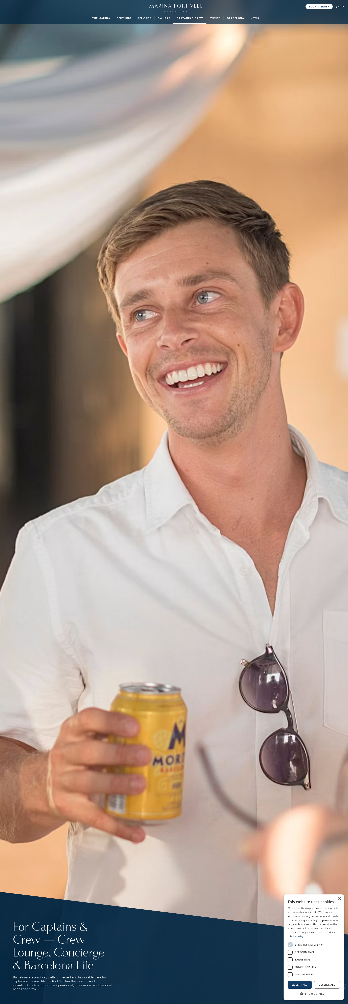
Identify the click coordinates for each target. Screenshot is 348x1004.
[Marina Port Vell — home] (175, 6)
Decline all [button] (327, 984)
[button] (101, 18)
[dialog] (314, 947)
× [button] (339, 898)
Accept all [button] (299, 984)
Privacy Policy (295, 936)
